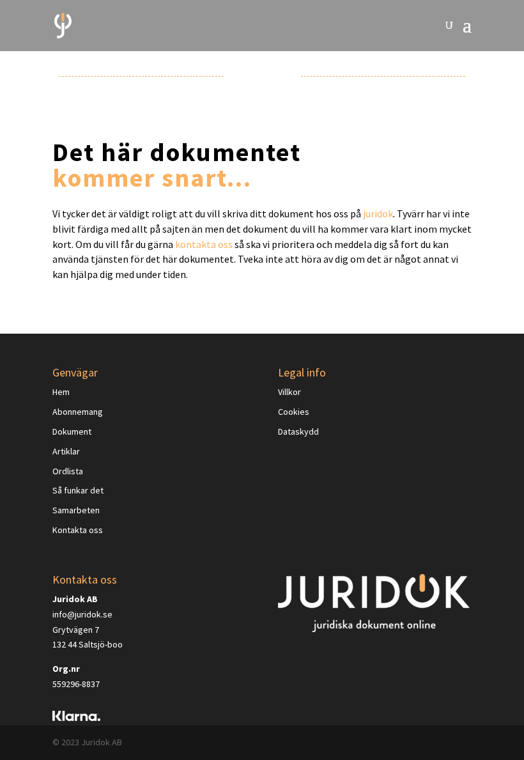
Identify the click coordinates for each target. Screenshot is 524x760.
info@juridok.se (82, 614)
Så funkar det (78, 490)
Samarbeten (76, 510)
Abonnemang (77, 411)
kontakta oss (204, 244)
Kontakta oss (77, 530)
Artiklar (66, 451)
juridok (378, 213)
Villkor (289, 392)
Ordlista (67, 471)
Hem (61, 392)
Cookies (293, 411)
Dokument (71, 431)
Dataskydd (298, 431)
